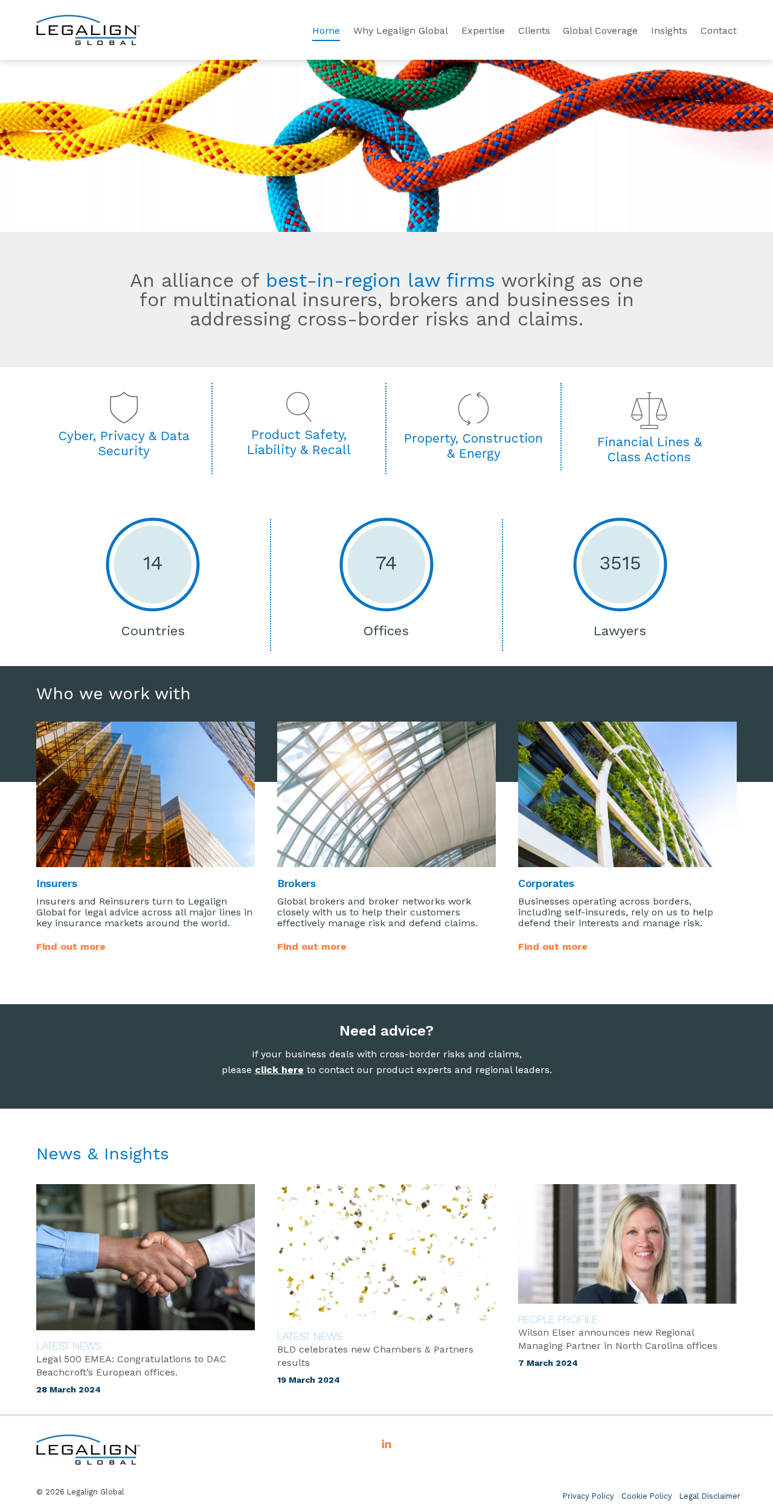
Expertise (483, 30)
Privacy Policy (588, 1496)
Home (326, 30)
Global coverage (600, 30)
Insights (669, 30)
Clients (534, 30)
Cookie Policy (646, 1496)
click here (279, 1069)
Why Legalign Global (400, 30)
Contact (719, 30)
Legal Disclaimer (709, 1496)
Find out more (71, 946)
